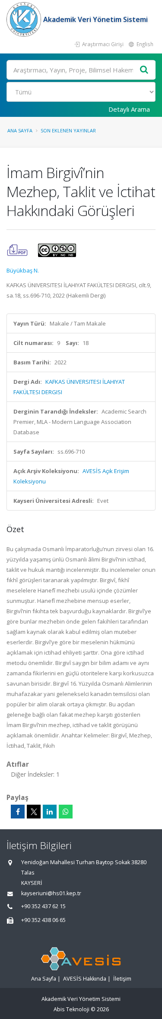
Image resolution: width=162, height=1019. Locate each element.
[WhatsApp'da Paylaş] (66, 811)
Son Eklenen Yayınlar (68, 130)
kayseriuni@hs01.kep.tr (51, 893)
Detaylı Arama (129, 109)
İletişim (122, 978)
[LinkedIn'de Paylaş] (50, 811)
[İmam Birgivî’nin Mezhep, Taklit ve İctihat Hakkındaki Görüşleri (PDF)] (17, 250)
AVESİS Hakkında (84, 978)
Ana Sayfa (19, 130)
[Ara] (144, 70)
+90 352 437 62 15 (43, 906)
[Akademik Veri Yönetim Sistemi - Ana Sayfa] (24, 19)
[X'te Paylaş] (34, 811)
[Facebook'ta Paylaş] (18, 811)
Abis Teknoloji (71, 1009)
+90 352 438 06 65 (43, 920)
